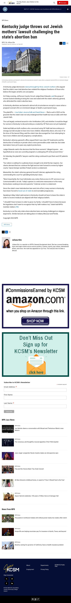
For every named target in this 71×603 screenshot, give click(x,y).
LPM (16, 207)
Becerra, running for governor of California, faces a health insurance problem (39, 545)
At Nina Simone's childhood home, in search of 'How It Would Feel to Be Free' (40, 480)
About (28, 565)
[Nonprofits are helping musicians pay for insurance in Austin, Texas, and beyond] (8, 532)
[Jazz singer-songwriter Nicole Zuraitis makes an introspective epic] (8, 456)
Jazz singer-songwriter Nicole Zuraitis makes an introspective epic (36, 453)
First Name (8, 395)
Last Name (9, 403)
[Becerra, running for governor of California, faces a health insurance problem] (8, 545)
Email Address (10, 386)
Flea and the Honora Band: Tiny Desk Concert (29, 469)
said (52, 96)
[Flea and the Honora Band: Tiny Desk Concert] (8, 469)
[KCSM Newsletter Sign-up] (35, 354)
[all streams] (68, 9)
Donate (63, 3)
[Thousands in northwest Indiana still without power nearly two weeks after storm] (8, 518)
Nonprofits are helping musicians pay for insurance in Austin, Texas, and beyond (40, 531)
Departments (44, 565)
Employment (30, 569)
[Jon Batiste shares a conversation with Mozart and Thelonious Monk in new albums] (8, 429)
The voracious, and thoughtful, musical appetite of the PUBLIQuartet (36, 442)
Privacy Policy (45, 569)
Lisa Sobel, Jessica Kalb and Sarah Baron (30, 112)
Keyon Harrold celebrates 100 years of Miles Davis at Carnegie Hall (37, 496)
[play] (5, 9)
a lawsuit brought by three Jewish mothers (40, 87)
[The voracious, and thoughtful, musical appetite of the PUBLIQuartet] (8, 442)
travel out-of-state (25, 191)
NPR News (5, 20)
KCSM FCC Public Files (60, 565)
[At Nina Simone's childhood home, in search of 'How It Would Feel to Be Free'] (8, 483)
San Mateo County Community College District (11, 589)
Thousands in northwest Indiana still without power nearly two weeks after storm (41, 518)
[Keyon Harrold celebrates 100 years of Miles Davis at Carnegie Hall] (8, 496)
